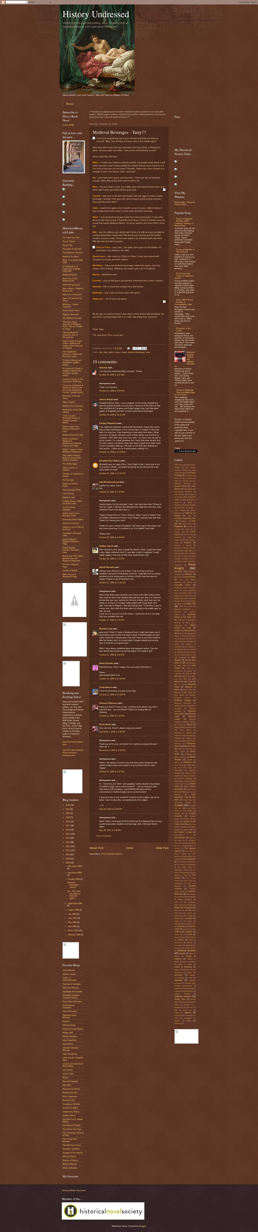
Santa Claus (188, 800)
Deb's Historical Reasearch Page (70, 575)
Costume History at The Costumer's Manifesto (73, 380)
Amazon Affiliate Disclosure (74, 1190)
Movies (180, 724)
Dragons (187, 542)
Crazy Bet (188, 529)
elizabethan (179, 942)
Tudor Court (188, 880)
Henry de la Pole (185, 606)
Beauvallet (181, 508)
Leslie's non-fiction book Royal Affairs (73, 1065)
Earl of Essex (183, 556)
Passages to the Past (72, 249)
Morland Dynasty (189, 722)
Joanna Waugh (106, 399)
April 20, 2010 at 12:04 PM (110, 809)
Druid (179, 550)
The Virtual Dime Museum (70, 1140)
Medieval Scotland (71, 256)
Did (183, 540)
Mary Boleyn (188, 692)
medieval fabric (188, 991)
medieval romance (183, 996)
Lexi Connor (68, 1070)
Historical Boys (69, 1025)
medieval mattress (182, 994)
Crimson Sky (180, 532)
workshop (178, 1023)
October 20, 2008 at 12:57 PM (112, 473)
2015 (68, 834)
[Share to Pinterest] (145, 348)
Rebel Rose (191, 765)
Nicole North (105, 724)
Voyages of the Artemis (73, 1153)
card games (187, 921)
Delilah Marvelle (106, 567)
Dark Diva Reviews (71, 988)
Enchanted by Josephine (69, 1006)
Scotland (179, 805)
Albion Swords (69, 402)
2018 (68, 821)
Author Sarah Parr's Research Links (71, 514)
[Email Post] (128, 348)
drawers (181, 940)
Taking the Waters (189, 843)
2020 (68, 813)
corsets (189, 934)
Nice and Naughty (70, 1081)
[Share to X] (139, 348)
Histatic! (66, 1021)
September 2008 (75, 903)
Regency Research (71, 314)
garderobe (189, 945)
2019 (68, 817)
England (188, 574)
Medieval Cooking (183, 700)
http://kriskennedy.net (109, 482)
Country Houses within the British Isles (72, 502)
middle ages (180, 999)
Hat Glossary (68, 480)
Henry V (180, 604)
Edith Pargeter (182, 561)
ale (100, 352)
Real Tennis (179, 765)
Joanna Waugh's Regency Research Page (71, 541)
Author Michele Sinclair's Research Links (71, 550)
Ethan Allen (178, 577)
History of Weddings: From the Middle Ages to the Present (185, 392)
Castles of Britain (70, 570)
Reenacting (178, 770)
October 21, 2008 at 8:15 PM (111, 655)
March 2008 (73, 930)
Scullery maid (188, 819)
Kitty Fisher (182, 665)
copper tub (179, 934)
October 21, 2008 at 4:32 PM (111, 620)
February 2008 (74, 935)
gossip (177, 948)
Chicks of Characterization (70, 979)
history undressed (181, 970)
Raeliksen (188, 762)
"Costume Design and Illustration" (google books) (72, 362)
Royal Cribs (68, 245)
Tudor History (68, 493)
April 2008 (72, 926)
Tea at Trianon (69, 241)
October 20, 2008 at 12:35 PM (112, 452)
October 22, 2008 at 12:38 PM (112, 694)
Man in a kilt (179, 684)
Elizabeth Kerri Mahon (109, 461)
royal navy (178, 1015)
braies (189, 918)
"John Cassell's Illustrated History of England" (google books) (71, 419)
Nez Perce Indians (183, 730)
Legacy (189, 671)
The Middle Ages (70, 464)
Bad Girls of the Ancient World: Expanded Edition (185, 496)
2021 (68, 809)
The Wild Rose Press (72, 1145)
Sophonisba (179, 835)
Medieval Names (70, 275)
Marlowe (177, 692)
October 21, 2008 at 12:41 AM (112, 582)
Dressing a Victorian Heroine (185, 548)
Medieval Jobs (69, 497)
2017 (68, 825)
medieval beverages (136, 352)
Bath (184, 499)
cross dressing (180, 937)
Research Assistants (185, 778)
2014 (68, 838)
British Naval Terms (71, 310)
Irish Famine (191, 652)
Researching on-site (181, 781)
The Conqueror (189, 859)
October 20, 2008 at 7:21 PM (111, 559)
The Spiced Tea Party (72, 1129)
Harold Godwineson (181, 598)
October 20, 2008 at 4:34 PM (111, 537)
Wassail (192, 897)
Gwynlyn (103, 368)
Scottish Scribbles (70, 1108)
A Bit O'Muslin (69, 970)
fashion (189, 942)
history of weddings (183, 967)
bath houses (187, 913)
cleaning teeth (188, 929)
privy (176, 1010)
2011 (68, 850)
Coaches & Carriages (72, 984)
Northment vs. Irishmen (183, 733)
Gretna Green (187, 593)
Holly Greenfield (69, 1040)
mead (124, 352)
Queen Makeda (180, 757)
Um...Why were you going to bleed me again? (74, 894)
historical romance (186, 950)
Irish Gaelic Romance (185, 655)
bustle (177, 921)
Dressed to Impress (183, 545)
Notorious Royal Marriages (184, 735)
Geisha (189, 582)
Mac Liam (188, 681)
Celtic (189, 516)
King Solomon (190, 663)
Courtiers (178, 529)
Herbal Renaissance (71, 285)
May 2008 (72, 922)
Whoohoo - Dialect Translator (70, 305)
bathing (177, 916)
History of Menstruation (185, 633)
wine (148, 352)
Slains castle (188, 829)
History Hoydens (70, 1036)
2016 (68, 830)
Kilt (186, 660)
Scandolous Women (183, 802)
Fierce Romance (70, 1011)
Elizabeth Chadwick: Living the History (71, 996)
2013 (68, 842)
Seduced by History (71, 1112)
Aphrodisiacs (188, 489)
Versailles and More (71, 1149)
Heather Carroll (106, 546)
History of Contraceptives (185, 630)
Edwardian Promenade (72, 991)
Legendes (178, 673)
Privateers (188, 754)
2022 (68, 805)
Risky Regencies (70, 1096)
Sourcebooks (180, 837)
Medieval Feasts (180, 706)
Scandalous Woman (71, 1104)
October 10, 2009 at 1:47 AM (111, 771)
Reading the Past (70, 1092)
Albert (177, 481)
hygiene (189, 972)
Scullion (177, 821)
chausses (178, 924)
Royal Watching (182, 792)
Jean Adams (68, 1044)
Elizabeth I (179, 571)
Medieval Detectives (183, 703)
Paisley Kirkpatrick (108, 423)
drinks (111, 352)
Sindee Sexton (69, 1115)
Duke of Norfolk (190, 553)
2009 (68, 859)
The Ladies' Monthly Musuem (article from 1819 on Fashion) (72, 457)
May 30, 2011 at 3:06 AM (110, 830)
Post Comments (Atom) (112, 854)
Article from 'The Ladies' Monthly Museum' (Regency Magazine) (73, 558)
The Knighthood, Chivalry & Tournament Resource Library (72, 354)
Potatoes (189, 749)
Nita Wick (67, 1085)
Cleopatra (179, 526)
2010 (68, 854)
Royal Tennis (190, 789)
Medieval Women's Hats (73, 435)
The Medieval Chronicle (73, 253)
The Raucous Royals (72, 1125)
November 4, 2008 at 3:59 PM (112, 750)
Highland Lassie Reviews (69, 1016)
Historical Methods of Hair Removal (185, 251)
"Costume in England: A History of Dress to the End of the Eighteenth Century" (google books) (73, 388)
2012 (68, 846)
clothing (178, 932)
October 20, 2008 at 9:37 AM (111, 375)
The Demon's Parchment (186, 862)
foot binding (179, 945)
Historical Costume (71, 523)
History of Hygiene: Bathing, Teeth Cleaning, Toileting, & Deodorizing (184, 222)
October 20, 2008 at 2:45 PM (111, 492)
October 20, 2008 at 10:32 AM (112, 415)
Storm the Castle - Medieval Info (70, 279)
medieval (178, 980)
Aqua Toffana (179, 494)
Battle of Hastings (189, 505)
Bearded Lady (105, 629)
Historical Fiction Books (73, 1029)
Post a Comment (103, 836)
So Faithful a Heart (183, 832)
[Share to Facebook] (142, 348)
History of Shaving (181, 636)
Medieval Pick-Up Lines (73, 406)
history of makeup (189, 961)
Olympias (178, 738)
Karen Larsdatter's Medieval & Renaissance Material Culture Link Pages (72, 442)
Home (69, 104)
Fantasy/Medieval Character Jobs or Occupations (70, 334)
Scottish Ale (179, 813)
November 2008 (75, 873)
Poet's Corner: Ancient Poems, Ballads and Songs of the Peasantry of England (73, 344)
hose (191, 970)
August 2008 (73, 910)
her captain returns (189, 948)
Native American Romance (184, 727)
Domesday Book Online (73, 519)
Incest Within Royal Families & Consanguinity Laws (184, 302)
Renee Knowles (106, 663)
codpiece (188, 932)
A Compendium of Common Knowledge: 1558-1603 (72, 268)
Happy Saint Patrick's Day (184, 596)
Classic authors (187, 524)
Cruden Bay (188, 534)
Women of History (70, 1160)
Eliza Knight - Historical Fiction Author (185, 203)
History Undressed (96, 14)
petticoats (189, 1007)
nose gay (184, 1002)
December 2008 (75, 866)
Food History (190, 577)
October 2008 (74, 879)
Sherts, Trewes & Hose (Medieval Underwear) (73, 450)
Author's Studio (69, 974)
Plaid (180, 749)
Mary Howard (180, 695)
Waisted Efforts (69, 1156)
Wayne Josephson (185, 899)
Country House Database (69, 508)
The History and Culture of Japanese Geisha (184, 275)
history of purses (185, 964)
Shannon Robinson (108, 703)
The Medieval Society (72, 318)
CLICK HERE (68, 125)
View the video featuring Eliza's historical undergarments (73, 752)
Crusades (178, 537)
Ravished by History (71, 1089)
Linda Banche (105, 687)
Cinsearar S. (183, 521)
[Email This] (133, 348)
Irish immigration (181, 657)
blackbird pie (179, 918)
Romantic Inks (69, 1100)
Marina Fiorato (188, 690)
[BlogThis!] (136, 348)
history (117, 352)
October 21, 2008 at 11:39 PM (112, 679)
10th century (179, 465)
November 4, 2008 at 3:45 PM (112, 732)
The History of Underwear (186, 864)
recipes (177, 1012)
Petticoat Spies (189, 746)
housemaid (178, 972)
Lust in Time (68, 1074)
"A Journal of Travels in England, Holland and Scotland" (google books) (73, 372)
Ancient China (181, 486)
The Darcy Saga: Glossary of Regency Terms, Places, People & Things (72, 325)
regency (188, 1012)
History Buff (68, 1033)
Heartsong (191, 601)
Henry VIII (190, 604)
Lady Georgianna (70, 1054)
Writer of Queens (70, 1168)
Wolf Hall (178, 910)
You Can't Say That (71, 237)
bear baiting (188, 916)
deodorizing (191, 937)
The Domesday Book (72, 490)
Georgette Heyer (182, 585)
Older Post (162, 848)
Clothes (190, 526)
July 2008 (72, 914)
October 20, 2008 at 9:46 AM (111, 391)
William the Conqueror (184, 907)
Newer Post (96, 848)
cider (105, 352)
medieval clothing (180, 988)
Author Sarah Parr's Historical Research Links (71, 428)
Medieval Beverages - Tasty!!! (73, 884)
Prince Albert (180, 751)
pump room (187, 1010)
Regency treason (189, 776)
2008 (68, 863)
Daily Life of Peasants (72, 294)
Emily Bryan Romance (72, 1001)
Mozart (66, 1077)
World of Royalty (70, 1164)
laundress (179, 975)
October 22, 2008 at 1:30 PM (111, 716)
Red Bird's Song (185, 768)
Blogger (142, 1226)
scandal (187, 1015)
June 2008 (72, 918)
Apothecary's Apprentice (183, 491)
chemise (186, 924)
